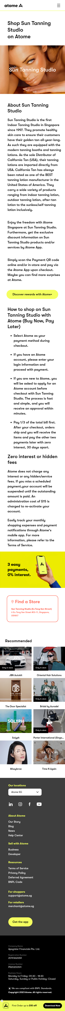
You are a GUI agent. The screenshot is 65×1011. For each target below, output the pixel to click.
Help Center (15, 835)
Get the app (20, 922)
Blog (11, 826)
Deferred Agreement (20, 877)
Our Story (14, 821)
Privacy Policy (17, 872)
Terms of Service (18, 868)
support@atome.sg (20, 895)
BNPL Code (15, 881)
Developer (14, 854)
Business (13, 849)
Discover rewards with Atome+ (32, 294)
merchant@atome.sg (21, 906)
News (11, 830)
